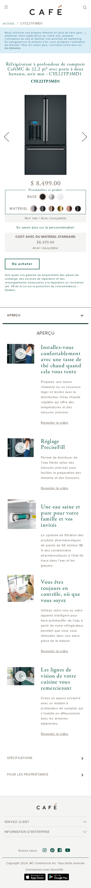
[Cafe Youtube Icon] (67, 850)
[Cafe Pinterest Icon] (52, 850)
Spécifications (19, 758)
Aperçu (14, 315)
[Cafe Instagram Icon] (45, 850)
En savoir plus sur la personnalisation (45, 227)
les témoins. (13, 48)
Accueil (9, 23)
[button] (22, 264)
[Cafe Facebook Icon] (60, 850)
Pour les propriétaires (27, 774)
